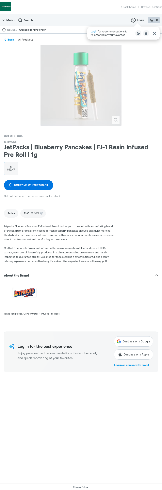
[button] (123, 33)
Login (140, 20)
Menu (10, 20)
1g (11, 168)
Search (28, 20)
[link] (11, 213)
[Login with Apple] (146, 33)
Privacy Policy (80, 487)
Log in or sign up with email (131, 365)
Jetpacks (10, 141)
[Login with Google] (138, 33)
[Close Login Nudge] (154, 33)
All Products (25, 39)
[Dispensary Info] (4, 29)
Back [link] (11, 39)
